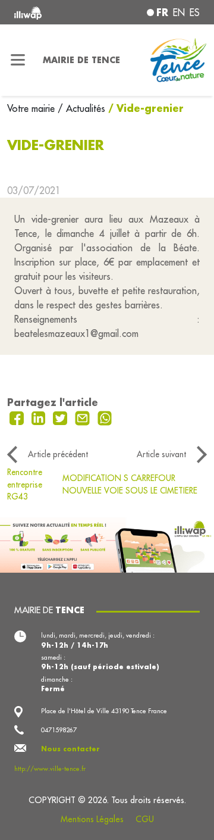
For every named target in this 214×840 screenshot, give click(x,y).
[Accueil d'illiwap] (48, 12)
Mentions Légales (92, 819)
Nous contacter (70, 749)
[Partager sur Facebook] (18, 417)
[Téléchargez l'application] (107, 543)
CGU (145, 819)
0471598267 (59, 730)
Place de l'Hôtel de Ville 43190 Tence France (104, 711)
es (195, 12)
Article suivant (161, 454)
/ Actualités (81, 108)
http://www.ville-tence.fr (50, 768)
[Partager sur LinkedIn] (40, 417)
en (179, 12)
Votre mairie (32, 108)
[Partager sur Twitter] (62, 417)
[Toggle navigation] (18, 60)
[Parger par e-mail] (84, 417)
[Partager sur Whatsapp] (105, 417)
